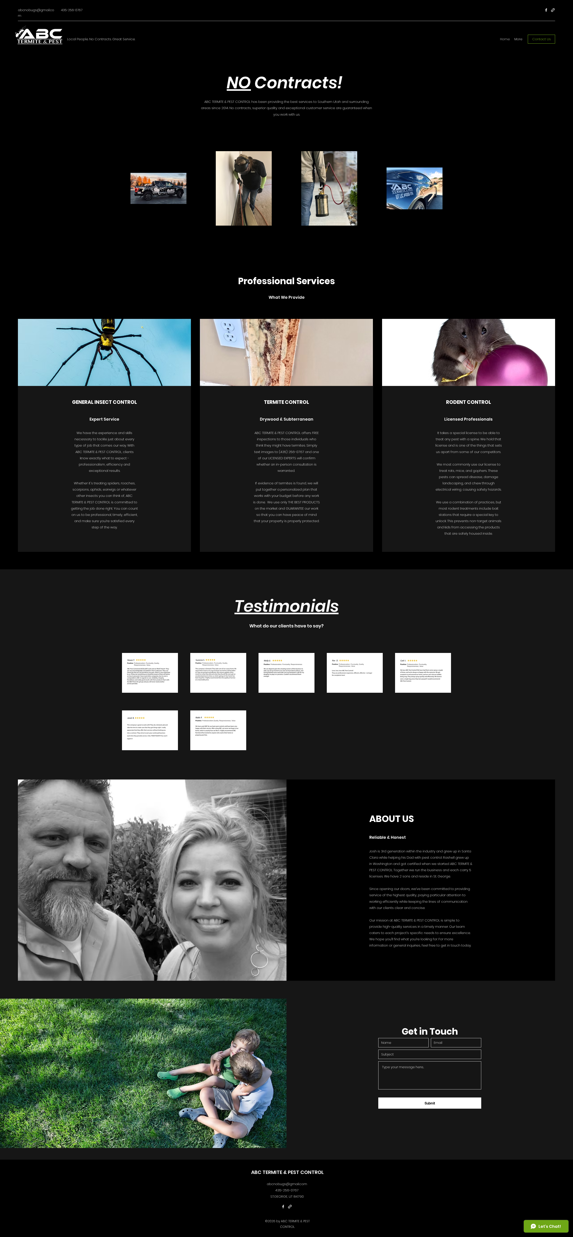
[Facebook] (546, 10)
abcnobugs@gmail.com (287, 1184)
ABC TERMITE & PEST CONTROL (287, 1172)
